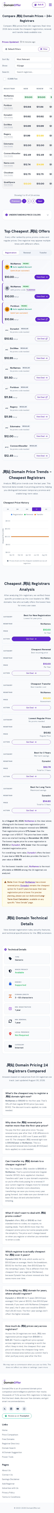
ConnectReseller (12, 153)
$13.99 (40, 135)
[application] (26, 537)
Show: (5, 65)
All (46, 509)
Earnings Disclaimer (10, 1479)
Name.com (9, 163)
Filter (45, 49)
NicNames (9, 96)
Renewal (27, 253)
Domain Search (9, 1448)
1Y (36, 509)
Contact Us (7, 1474)
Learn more (43, 1367)
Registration (10, 253)
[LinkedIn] (11, 1408)
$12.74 (27, 164)
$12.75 (27, 174)
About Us (6, 1470)
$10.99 (27, 126)
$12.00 (27, 145)
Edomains (8, 144)
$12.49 (27, 154)
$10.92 (27, 116)
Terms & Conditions (11, 1497)
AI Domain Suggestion (12, 1452)
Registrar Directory (10, 1443)
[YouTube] (17, 1408)
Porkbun (8, 105)
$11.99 (27, 135)
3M (17, 509)
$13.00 (27, 183)
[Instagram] (24, 1408)
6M (27, 509)
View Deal (41, 277)
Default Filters (14, 49)
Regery (7, 134)
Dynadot (8, 115)
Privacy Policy (8, 1492)
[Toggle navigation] (50, 5)
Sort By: (5, 59)
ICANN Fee (12, 79)
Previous (16, 201)
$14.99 (40, 164)
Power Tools (7, 1457)
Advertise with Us (10, 1488)
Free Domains (8, 1439)
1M (8, 509)
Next (40, 201)
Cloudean (8, 172)
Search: (5, 72)
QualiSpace (9, 182)
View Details (8, 98)
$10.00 (28, 97)
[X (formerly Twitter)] (4, 1408)
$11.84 (40, 106)
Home (4, 1430)
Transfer (43, 253)
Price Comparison (10, 1434)
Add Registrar (8, 1483)
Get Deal (41, 319)
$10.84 (27, 106)
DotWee (8, 124)
